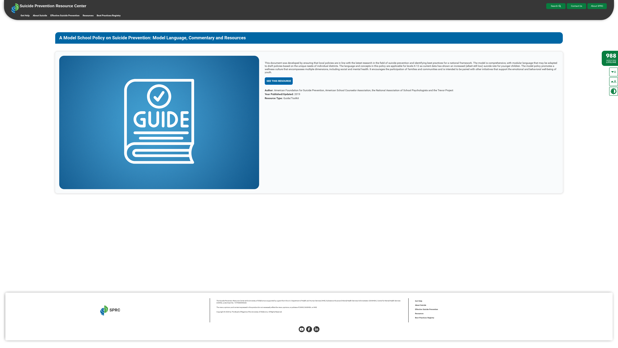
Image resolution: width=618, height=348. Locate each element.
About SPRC (597, 6)
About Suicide (40, 15)
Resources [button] (88, 15)
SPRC (114, 310)
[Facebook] (309, 329)
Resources (419, 314)
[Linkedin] (316, 329)
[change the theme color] (613, 91)
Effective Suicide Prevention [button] (65, 15)
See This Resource (279, 80)
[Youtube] (302, 329)
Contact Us (576, 6)
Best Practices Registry (109, 15)
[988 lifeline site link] (610, 58)
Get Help (25, 15)
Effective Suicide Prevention (426, 309)
